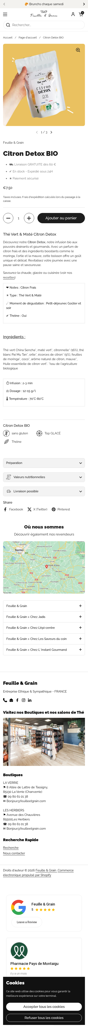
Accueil (7, 37)
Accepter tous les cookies (44, 1007)
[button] (81, 14)
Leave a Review (27, 922)
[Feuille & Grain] (44, 14)
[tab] (44, 606)
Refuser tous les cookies (44, 1018)
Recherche (11, 847)
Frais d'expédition (33, 197)
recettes (9, 277)
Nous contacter (14, 853)
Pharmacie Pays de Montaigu (34, 963)
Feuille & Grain (46, 870)
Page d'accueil (28, 37)
